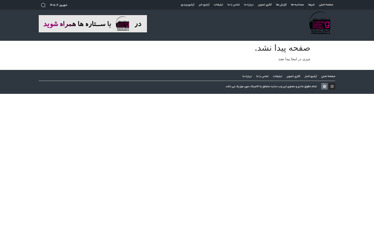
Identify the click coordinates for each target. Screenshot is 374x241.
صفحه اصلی (326, 4)
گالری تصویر (265, 4)
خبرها (311, 4)
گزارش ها (281, 4)
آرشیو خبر (204, 4)
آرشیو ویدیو (187, 4)
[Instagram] (332, 86)
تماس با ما (233, 4)
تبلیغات (218, 4)
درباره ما (249, 4)
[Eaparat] (324, 86)
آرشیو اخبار (311, 76)
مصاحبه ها (297, 4)
